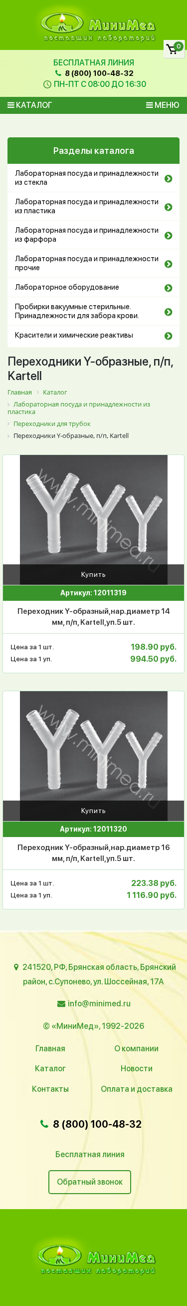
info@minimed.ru (99, 1003)
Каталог (33, 105)
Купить (93, 574)
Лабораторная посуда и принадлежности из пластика (87, 206)
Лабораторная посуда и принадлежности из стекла (87, 178)
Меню (166, 105)
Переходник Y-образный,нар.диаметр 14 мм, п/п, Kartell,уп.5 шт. (93, 617)
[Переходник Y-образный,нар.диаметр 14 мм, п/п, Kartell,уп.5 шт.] (93, 520)
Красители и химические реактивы (74, 335)
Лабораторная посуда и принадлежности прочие (87, 263)
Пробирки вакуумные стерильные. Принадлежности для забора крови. (77, 311)
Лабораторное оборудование (67, 287)
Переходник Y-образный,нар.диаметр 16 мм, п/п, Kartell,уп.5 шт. (93, 853)
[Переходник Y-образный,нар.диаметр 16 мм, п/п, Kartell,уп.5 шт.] (93, 756)
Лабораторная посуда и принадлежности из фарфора (87, 235)
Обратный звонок (90, 1182)
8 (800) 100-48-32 (98, 73)
